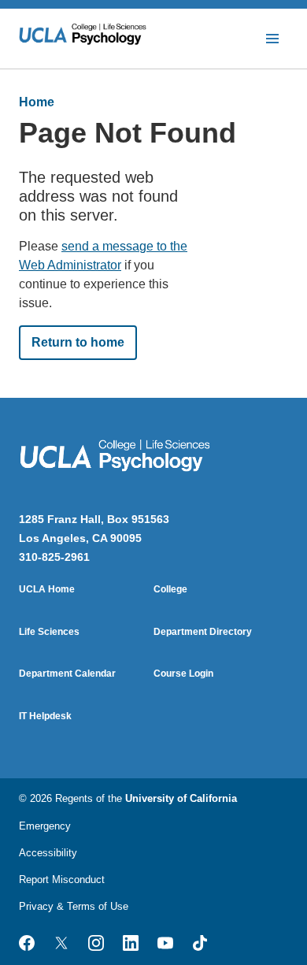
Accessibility (48, 853)
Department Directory (203, 631)
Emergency (45, 826)
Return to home (77, 342)
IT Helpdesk (45, 716)
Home (36, 102)
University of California (181, 798)
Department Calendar (67, 673)
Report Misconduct (62, 879)
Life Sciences (49, 631)
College (170, 589)
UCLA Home (47, 589)
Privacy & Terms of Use (73, 906)
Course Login (183, 673)
